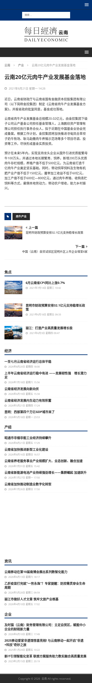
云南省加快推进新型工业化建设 (26, 449)
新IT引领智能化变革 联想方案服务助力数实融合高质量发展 (45, 656)
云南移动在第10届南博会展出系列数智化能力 (35, 572)
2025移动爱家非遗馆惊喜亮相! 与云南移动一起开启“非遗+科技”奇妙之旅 (44, 642)
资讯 (8, 561)
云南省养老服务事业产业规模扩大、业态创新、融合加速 (43, 461)
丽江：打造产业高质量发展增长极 (49, 328)
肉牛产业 (21, 216)
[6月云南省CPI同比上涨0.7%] (13, 287)
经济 (8, 350)
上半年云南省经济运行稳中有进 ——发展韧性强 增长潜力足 (45, 375)
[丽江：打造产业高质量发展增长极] (13, 332)
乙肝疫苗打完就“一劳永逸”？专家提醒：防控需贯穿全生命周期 (44, 585)
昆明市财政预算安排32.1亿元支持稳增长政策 (55, 307)
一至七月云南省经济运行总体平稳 (27, 361)
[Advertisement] (46, 525)
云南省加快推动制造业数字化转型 (27, 484)
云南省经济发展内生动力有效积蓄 (27, 400)
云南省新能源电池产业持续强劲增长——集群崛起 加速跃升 (45, 472)
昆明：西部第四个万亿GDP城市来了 (29, 412)
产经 (8, 427)
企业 (8, 614)
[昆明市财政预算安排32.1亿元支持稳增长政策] (13, 310)
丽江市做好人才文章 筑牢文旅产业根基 (31, 599)
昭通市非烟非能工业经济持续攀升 (27, 438)
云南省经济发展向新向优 (21, 389)
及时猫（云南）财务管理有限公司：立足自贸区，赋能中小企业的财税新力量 (45, 627)
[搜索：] (46, 15)
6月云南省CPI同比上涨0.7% (45, 283)
